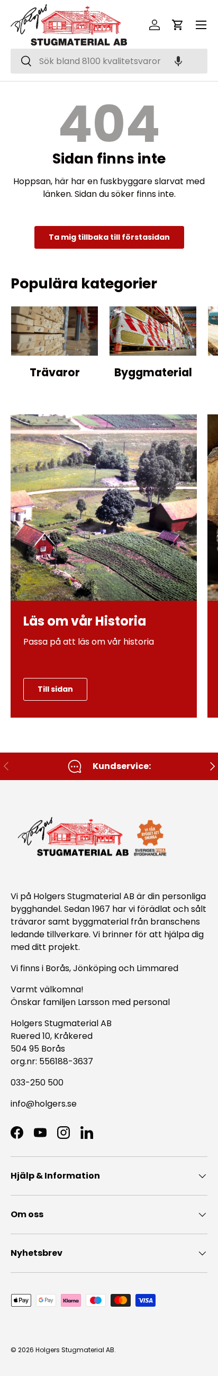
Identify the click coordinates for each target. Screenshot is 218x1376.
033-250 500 (37, 1082)
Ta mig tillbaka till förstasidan (109, 237)
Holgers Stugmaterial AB (74, 1349)
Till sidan (55, 689)
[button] (178, 61)
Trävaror (55, 372)
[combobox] (109, 61)
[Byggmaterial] (153, 331)
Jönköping (96, 968)
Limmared (157, 968)
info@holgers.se (44, 1104)
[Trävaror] (54, 331)
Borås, (58, 968)
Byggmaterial (153, 372)
